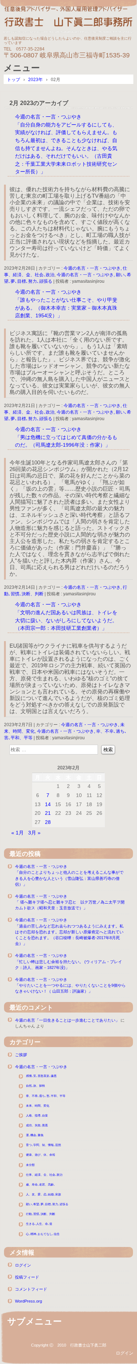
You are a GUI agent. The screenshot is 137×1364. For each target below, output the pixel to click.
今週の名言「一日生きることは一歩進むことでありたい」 (67, 1020)
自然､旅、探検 (35, 1085)
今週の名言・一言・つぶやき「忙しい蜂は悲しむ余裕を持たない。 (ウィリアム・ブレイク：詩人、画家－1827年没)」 (68, 961)
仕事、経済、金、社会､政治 (44, 1174)
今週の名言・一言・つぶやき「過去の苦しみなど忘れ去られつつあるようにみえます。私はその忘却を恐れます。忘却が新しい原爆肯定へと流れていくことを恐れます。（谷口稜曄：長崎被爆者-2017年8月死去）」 (69, 932)
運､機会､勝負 (34, 1135)
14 (48, 804)
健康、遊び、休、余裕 (40, 1154)
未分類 (30, 1165)
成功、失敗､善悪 (37, 1125)
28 (48, 822)
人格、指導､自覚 (37, 1115)
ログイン (23, 1265)
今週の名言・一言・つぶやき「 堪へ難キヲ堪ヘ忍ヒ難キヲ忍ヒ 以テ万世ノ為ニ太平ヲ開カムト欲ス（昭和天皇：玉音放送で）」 (70, 902)
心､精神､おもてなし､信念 (43, 1234)
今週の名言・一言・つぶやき (41, 1067)
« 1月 (17, 833)
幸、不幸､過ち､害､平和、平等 (45, 1096)
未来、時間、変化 (37, 1105)
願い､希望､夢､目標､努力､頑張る (47, 1204)
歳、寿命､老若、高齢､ (40, 1184)
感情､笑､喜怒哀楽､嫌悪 (41, 1076)
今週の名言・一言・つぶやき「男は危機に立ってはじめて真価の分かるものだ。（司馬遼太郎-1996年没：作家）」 (66, 437)
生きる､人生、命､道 (39, 1224)
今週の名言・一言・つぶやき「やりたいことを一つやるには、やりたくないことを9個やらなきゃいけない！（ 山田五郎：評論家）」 (70, 985)
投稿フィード (27, 1277)
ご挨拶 (21, 1055)
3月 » (34, 833)
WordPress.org (28, 1301)
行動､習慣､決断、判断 (40, 1214)
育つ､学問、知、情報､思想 (43, 1145)
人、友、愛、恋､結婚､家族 (43, 1194)
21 (48, 813)
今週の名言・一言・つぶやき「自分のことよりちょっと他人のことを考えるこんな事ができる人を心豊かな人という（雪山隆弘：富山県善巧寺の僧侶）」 (69, 875)
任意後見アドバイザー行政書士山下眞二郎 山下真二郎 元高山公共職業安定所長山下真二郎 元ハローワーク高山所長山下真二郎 (68, 19)
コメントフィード (31, 1289)
